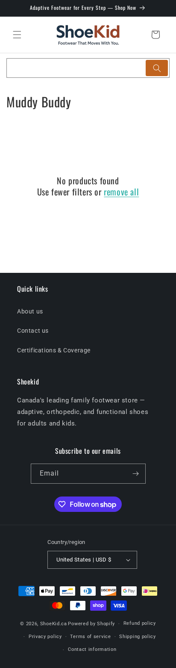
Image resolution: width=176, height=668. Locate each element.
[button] (17, 34)
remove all (121, 191)
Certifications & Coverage (54, 350)
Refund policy (139, 623)
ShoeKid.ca (53, 624)
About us (30, 311)
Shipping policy (137, 636)
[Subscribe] (135, 474)
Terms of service (90, 636)
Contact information (92, 649)
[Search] (157, 68)
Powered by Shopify (91, 624)
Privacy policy (45, 636)
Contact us (33, 330)
